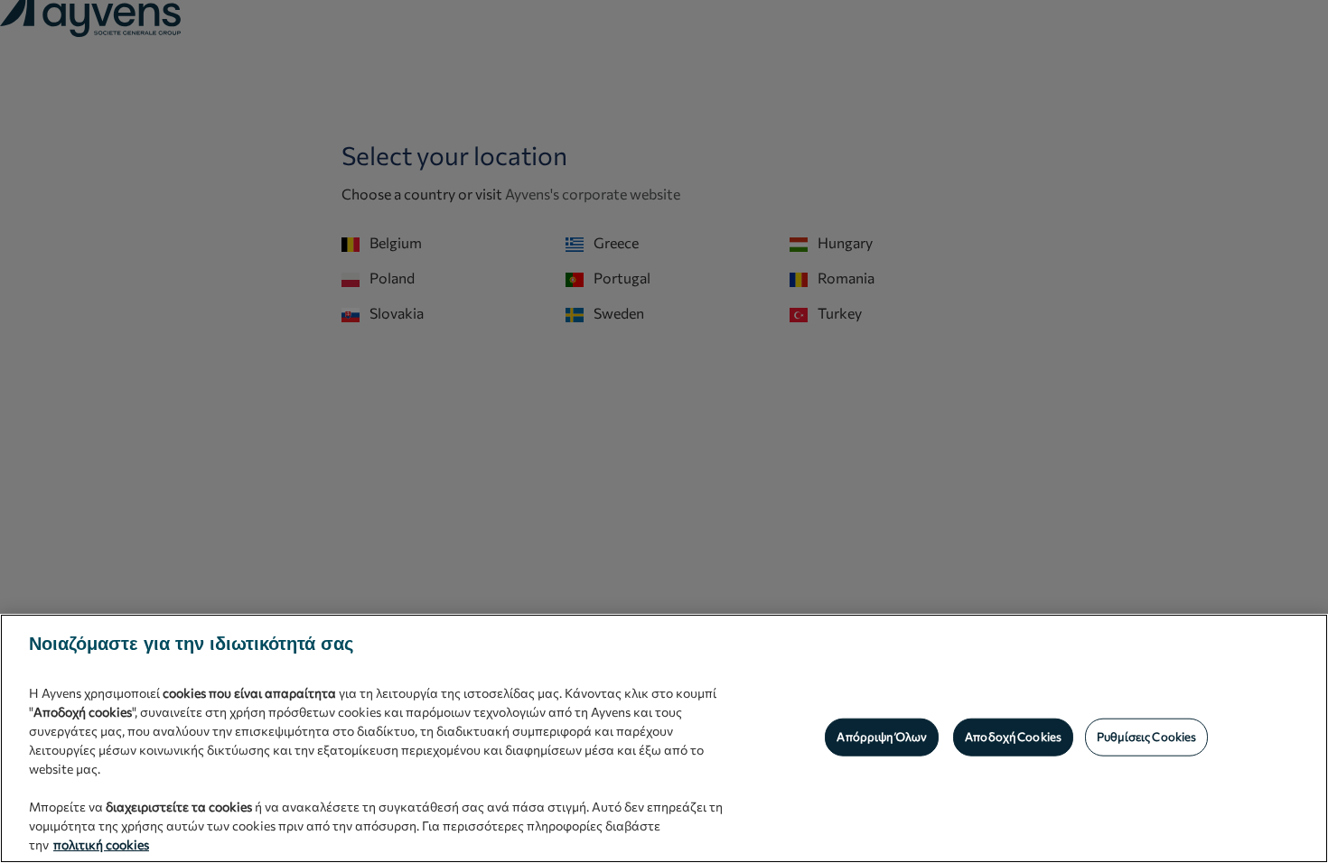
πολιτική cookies (101, 844)
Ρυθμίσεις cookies (1146, 736)
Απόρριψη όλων (882, 736)
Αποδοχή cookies (1013, 736)
